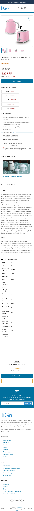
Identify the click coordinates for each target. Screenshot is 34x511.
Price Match (7, 452)
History (5, 486)
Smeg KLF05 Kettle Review (12, 176)
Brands (5, 445)
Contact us (6, 466)
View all (17, 361)
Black (10, 91)
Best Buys (6, 442)
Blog (4, 489)
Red (10, 104)
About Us (6, 484)
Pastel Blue (10, 100)
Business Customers (9, 494)
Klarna (5, 457)
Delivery (5, 447)
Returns (5, 449)
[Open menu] (31, 8)
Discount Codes (8, 454)
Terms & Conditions (9, 470)
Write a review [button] (17, 376)
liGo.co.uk (19, 507)
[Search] (18, 8)
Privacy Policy (7, 473)
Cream (10, 95)
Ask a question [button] (17, 381)
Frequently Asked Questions (11, 468)
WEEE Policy (7, 475)
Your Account (7, 440)
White (10, 108)
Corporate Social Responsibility (12, 491)
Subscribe (28, 403)
